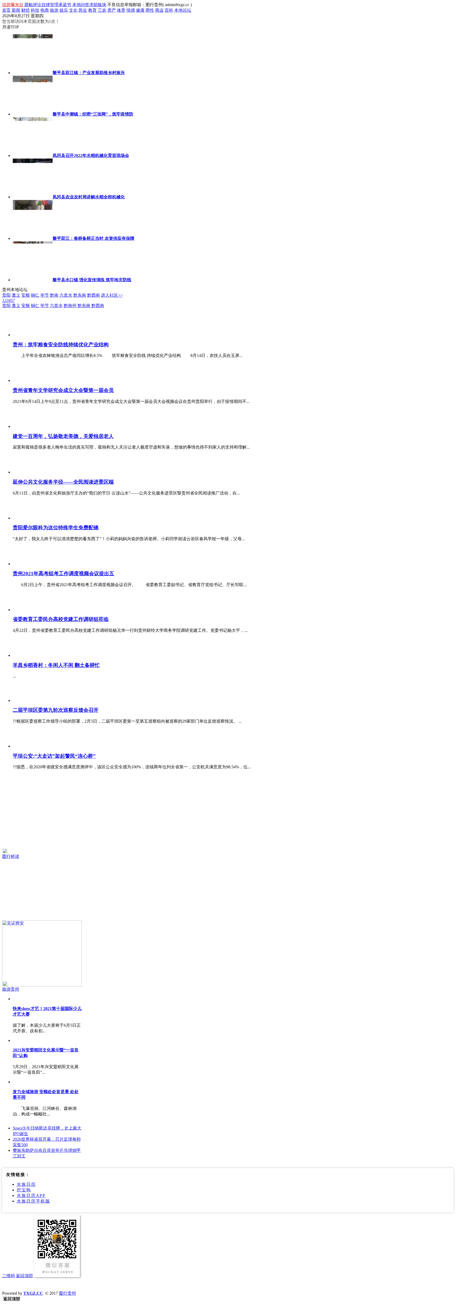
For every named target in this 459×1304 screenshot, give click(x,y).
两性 (150, 10)
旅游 (54, 10)
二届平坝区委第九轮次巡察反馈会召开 (56, 710)
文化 (73, 10)
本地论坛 (182, 10)
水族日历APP (31, 1195)
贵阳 (6, 295)
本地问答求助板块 (89, 4)
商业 (159, 10)
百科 (169, 10)
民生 (83, 10)
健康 (140, 10)
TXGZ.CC (33, 1293)
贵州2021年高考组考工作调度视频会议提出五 (63, 573)
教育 (92, 10)
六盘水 (66, 295)
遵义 (16, 295)
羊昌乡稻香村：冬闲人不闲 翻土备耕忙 (56, 665)
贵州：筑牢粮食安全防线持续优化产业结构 (61, 344)
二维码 (8, 1275)
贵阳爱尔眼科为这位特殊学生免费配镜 (56, 527)
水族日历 (26, 1184)
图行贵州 (67, 1293)
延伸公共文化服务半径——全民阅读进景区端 (63, 482)
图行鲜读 (10, 856)
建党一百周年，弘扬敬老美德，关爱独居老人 (63, 436)
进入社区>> (112, 295)
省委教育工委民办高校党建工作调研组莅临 (61, 619)
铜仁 (35, 295)
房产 (111, 10)
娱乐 (64, 10)
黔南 (54, 295)
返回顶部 (24, 1275)
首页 (6, 10)
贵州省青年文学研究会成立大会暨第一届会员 (63, 390)
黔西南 (93, 295)
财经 (25, 10)
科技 (35, 10)
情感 (130, 10)
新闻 (16, 10)
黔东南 (79, 295)
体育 (121, 10)
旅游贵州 (10, 989)
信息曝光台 (12, 4)
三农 (102, 10)
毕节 (44, 295)
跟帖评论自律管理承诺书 (47, 4)
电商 (44, 10)
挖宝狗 (24, 1190)
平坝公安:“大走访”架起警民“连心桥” (54, 756)
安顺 (25, 295)
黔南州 (70, 305)
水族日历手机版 (33, 1201)
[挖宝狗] (42, 814)
